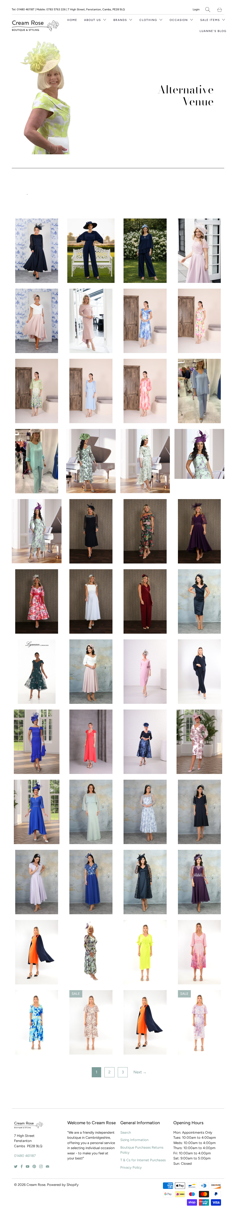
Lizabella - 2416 (145, 391)
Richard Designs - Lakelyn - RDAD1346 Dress (199, 250)
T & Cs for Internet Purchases (143, 1160)
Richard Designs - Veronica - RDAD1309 (199, 812)
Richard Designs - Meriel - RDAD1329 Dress (90, 601)
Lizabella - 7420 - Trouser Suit (36, 461)
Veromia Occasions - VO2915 (199, 454)
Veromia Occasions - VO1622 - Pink (199, 742)
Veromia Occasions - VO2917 (36, 531)
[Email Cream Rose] (47, 1166)
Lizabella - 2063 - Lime (36, 952)
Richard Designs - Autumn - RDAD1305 (145, 812)
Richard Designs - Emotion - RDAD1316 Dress (145, 531)
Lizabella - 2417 (90, 391)
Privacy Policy (131, 1167)
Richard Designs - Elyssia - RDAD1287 (36, 882)
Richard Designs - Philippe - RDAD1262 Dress (199, 882)
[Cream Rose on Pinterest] (34, 1166)
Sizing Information (134, 1140)
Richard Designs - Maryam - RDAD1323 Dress (199, 531)
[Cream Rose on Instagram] (41, 1166)
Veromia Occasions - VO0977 (36, 742)
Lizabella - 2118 (36, 1022)
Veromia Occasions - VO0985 (90, 952)
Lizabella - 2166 (90, 742)
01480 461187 (25, 1156)
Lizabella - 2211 (145, 742)
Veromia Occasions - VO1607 (36, 812)
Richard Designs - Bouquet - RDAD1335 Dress (36, 601)
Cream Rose (36, 1185)
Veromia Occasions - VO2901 (145, 461)
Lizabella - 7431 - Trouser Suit (145, 250)
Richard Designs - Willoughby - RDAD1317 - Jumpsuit (145, 601)
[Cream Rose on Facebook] (22, 1166)
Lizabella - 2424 (36, 391)
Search (125, 1132)
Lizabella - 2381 (199, 321)
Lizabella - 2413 (145, 321)
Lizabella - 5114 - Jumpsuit (91, 250)
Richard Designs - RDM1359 (90, 812)
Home (72, 20)
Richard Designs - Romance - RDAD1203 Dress (36, 250)
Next (140, 1072)
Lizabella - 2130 (199, 1022)
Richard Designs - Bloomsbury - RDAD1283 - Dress (90, 671)
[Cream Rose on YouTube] (27, 1166)
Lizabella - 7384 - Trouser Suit (199, 671)
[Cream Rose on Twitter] (16, 1166)
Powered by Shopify (63, 1185)
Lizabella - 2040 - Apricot (145, 1022)
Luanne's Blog (213, 31)
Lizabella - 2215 (145, 671)
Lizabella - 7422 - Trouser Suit (199, 391)
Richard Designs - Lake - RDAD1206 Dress (36, 321)
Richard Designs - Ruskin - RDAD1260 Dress (199, 601)
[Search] (207, 9)
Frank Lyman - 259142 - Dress (37, 671)
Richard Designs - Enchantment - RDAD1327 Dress (90, 531)
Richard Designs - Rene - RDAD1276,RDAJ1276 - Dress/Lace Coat (145, 882)
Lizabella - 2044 (145, 952)
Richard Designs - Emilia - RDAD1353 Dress (90, 321)
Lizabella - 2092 (90, 1022)
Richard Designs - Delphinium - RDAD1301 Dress (90, 882)
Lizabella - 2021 (199, 952)
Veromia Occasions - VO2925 (91, 461)
